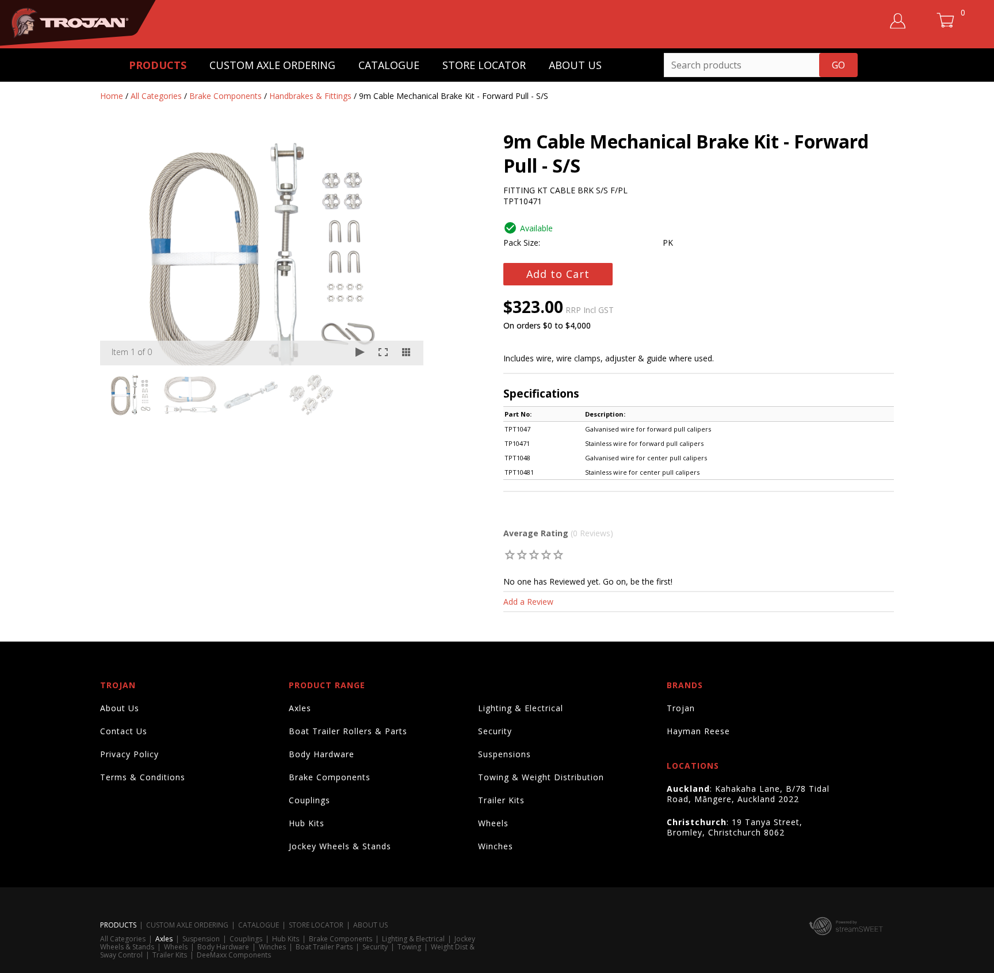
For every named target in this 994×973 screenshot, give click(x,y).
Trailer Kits (501, 800)
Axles (300, 708)
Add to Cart (558, 274)
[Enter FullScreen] (383, 353)
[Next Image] (404, 250)
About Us (119, 708)
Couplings (309, 800)
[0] (510, 554)
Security (495, 731)
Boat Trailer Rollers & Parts (348, 731)
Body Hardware (321, 754)
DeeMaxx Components (234, 955)
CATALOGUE (388, 65)
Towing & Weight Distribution (541, 777)
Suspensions (504, 754)
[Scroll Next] (404, 394)
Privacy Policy (129, 754)
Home (111, 95)
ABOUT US (575, 65)
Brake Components (225, 95)
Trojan (681, 708)
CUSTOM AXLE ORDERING (272, 65)
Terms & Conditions (142, 777)
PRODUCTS (157, 65)
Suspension (201, 939)
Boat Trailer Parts (324, 947)
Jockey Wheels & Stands (340, 846)
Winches (495, 846)
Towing (409, 947)
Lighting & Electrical (520, 708)
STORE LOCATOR (484, 65)
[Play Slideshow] (360, 353)
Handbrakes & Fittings (310, 95)
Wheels (493, 823)
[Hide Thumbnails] (406, 353)
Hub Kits (306, 823)
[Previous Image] (119, 250)
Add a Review (528, 601)
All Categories (156, 95)
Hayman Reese (698, 731)
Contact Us (123, 731)
